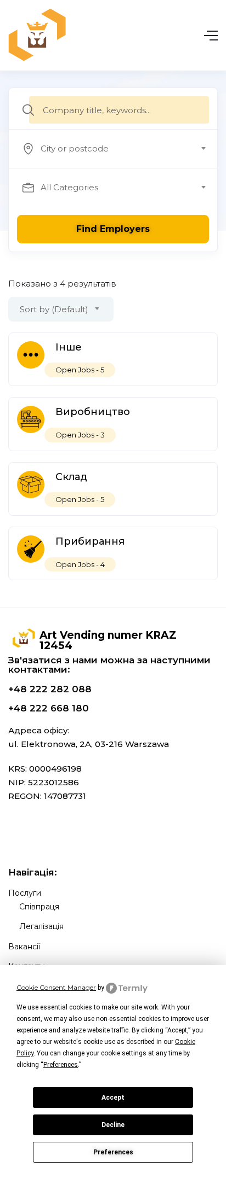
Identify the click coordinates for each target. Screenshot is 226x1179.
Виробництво (92, 412)
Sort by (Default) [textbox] (54, 309)
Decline (113, 1125)
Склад (71, 477)
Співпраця (39, 907)
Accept (113, 1097)
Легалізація (41, 926)
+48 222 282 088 (50, 689)
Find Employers (113, 229)
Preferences (113, 1152)
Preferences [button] (60, 1065)
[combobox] (119, 148)
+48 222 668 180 (48, 708)
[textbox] (112, 149)
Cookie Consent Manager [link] (56, 987)
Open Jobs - (79, 369)
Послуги (24, 893)
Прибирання (90, 541)
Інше (68, 347)
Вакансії (24, 947)
